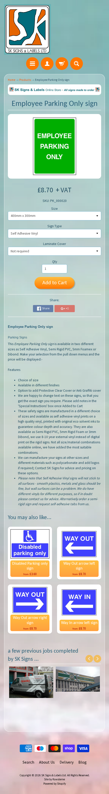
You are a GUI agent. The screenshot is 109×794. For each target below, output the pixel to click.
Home (11, 80)
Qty (54, 261)
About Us (47, 762)
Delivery (67, 762)
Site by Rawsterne (54, 779)
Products (25, 80)
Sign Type (54, 226)
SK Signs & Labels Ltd (53, 775)
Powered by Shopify (54, 783)
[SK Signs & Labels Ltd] (27, 29)
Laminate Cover (54, 244)
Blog (82, 762)
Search (28, 762)
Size (54, 208)
